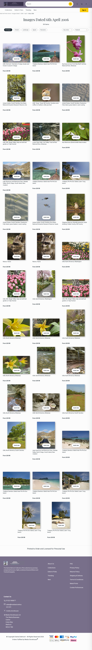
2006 (22, 13)
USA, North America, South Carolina (72, 413)
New (35, 10)
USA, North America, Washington (71, 261)
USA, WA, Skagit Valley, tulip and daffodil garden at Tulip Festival (15, 143)
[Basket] (82, 4)
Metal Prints (74, 583)
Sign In (84, 10)
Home (9, 13)
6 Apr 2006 (31, 13)
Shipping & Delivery (76, 575)
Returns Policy (75, 572)
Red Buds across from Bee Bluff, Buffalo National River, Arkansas (74, 65)
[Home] (13, 4)
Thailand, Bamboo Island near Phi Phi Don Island (45, 65)
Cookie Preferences (76, 587)
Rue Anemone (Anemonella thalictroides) (74, 142)
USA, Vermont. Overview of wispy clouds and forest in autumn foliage (16, 65)
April (26, 13)
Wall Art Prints (3, 13)
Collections (8, 10)
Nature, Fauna (7, 261)
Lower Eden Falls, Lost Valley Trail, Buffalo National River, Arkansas (45, 143)
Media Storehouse (31, 639)
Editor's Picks (19, 10)
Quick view (16, 59)
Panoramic (43, 29)
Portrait (17, 29)
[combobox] (47, 4)
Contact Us (7, 597)
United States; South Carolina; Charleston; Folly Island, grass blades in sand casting (15, 223)
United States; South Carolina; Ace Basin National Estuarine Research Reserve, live (15, 104)
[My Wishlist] (77, 4)
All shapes (8, 29)
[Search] (70, 4)
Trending (28, 10)
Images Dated (16, 13)
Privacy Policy (74, 568)
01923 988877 (11, 600)
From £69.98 (6, 71)
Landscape (25, 29)
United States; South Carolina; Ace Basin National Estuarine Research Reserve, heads (45, 223)
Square (34, 29)
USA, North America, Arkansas (12, 338)
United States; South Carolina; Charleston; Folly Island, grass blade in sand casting (74, 104)
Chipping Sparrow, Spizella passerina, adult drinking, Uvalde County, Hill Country (74, 223)
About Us (51, 564)
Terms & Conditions (76, 579)
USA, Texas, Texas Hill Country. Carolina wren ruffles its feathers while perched (46, 104)
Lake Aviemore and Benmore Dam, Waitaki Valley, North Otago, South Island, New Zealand (15, 183)
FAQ (71, 564)
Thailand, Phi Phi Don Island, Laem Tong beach (73, 182)
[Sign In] (86, 4)
